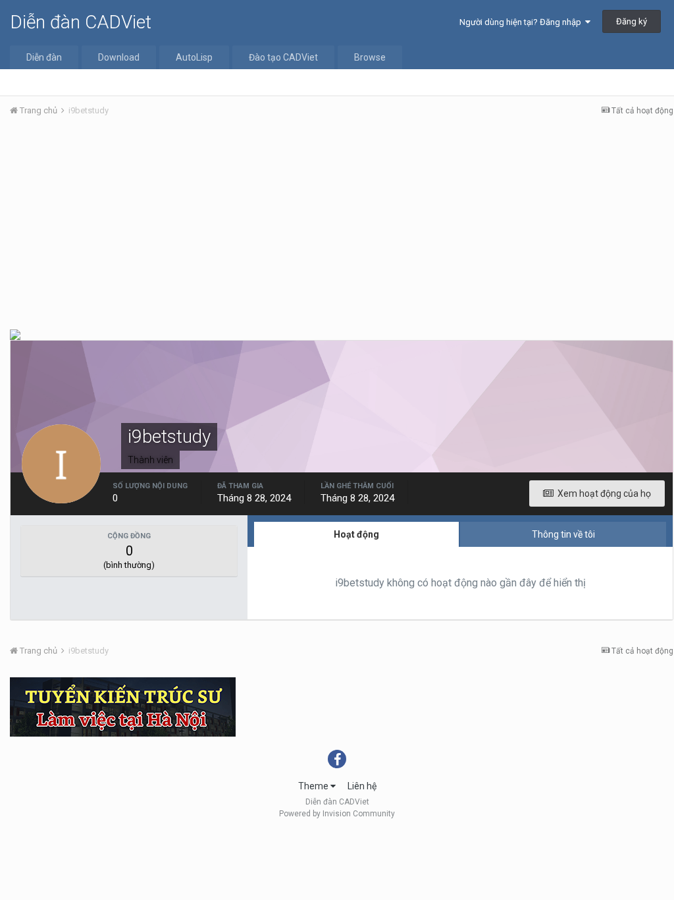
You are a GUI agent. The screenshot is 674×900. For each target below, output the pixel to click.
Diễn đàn (44, 57)
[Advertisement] (341, 226)
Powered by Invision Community (337, 813)
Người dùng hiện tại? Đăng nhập (522, 22)
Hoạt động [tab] (356, 534)
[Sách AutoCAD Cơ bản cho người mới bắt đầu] (15, 334)
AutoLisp (194, 57)
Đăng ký (631, 21)
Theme (314, 786)
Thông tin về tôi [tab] (563, 534)
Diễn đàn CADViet (80, 22)
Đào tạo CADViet (283, 57)
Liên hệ (362, 786)
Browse (370, 57)
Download (119, 57)
